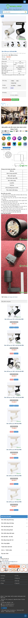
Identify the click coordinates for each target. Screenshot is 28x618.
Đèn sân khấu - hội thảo (7, 536)
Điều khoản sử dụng (10, 611)
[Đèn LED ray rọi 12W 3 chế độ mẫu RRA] (14, 337)
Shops (2, 583)
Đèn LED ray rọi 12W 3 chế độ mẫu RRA (14, 345)
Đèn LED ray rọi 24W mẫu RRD (14, 449)
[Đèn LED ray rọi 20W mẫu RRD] (14, 467)
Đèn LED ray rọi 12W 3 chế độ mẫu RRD (14, 397)
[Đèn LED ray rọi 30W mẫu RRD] (14, 415)
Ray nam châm (4, 553)
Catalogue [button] (3, 26)
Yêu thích (16, 327)
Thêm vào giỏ (7, 99)
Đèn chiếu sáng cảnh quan (7, 533)
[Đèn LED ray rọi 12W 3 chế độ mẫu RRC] (14, 363)
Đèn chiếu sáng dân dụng (7, 519)
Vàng (17, 80)
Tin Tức (16, 575)
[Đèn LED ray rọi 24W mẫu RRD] (14, 441)
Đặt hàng (11, 327)
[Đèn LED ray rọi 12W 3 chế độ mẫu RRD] (14, 389)
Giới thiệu (3, 575)
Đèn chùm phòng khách (7, 530)
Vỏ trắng (13, 85)
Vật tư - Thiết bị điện (6, 550)
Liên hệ (11, 353)
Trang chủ (17, 583)
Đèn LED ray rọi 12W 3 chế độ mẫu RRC (14, 371)
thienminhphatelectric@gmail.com (9, 561)
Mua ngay (16, 99)
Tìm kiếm (3, 580)
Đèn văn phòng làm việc (7, 526)
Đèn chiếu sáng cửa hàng (7, 523)
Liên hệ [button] (2, 21)
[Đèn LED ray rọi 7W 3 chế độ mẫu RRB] (14, 311)
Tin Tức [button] (3, 24)
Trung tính (13, 83)
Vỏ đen (19, 85)
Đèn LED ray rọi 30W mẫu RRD (14, 423)
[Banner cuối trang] (14, 567)
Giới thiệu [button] (3, 18)
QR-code (4, 608)
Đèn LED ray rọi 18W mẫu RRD (14, 501)
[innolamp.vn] (14, 6)
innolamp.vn (13, 610)
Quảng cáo (17, 578)
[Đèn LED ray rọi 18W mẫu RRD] (14, 493)
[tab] (3, 104)
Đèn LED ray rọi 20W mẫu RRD (14, 475)
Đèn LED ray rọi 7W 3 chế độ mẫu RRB (14, 319)
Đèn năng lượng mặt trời (7, 540)
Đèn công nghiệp (5, 543)
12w (12, 88)
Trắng (12, 80)
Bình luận (17, 580)
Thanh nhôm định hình (6, 546)
